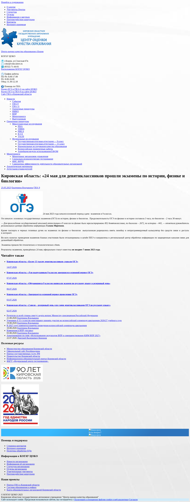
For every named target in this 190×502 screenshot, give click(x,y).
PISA (20, 126)
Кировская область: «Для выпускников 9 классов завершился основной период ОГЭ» (50, 272)
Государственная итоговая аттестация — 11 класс (41, 144)
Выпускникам (19, 119)
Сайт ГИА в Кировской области (16, 94)
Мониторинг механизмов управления (30, 156)
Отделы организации (17, 469)
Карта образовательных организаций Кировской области (34, 490)
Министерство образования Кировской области (29, 348)
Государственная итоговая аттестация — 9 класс (41, 141)
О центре (11, 7)
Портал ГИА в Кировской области (23, 485)
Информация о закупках (18, 17)
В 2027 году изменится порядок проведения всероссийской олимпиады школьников (47, 325)
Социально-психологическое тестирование (32, 159)
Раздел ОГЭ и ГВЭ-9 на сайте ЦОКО (18, 91)
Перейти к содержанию (12, 2)
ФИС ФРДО (18, 161)
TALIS (21, 136)
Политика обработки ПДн (19, 451)
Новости (11, 99)
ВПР (14, 114)
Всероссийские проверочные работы (35, 149)
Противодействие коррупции (21, 19)
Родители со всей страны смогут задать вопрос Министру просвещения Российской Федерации (52, 315)
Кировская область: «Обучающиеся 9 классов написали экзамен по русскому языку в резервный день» (58, 283)
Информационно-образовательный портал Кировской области (36, 358)
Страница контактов (16, 446)
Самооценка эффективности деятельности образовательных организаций (47, 164)
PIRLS (21, 131)
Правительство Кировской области (23, 356)
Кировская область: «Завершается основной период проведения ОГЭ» (42, 294)
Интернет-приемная (16, 24)
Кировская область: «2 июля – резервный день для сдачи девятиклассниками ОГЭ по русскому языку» (59, 305)
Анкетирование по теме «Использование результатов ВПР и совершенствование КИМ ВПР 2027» (53, 335)
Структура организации (18, 466)
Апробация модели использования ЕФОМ (38, 151)
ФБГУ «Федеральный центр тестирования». (28, 361)
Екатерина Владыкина (22, 187)
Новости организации (17, 461)
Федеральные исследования (25, 139)
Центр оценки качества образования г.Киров (22, 51)
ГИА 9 (15, 104)
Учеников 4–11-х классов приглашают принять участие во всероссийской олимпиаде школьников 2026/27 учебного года (64, 320)
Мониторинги (19, 116)
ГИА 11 (15, 106)
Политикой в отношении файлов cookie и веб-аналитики (101, 499)
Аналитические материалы (19, 166)
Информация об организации (21, 464)
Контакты (11, 22)
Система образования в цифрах (21, 487)
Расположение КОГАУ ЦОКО (15, 69)
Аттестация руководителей (19, 169)
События (16, 101)
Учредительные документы (20, 471)
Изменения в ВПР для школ (20, 330)
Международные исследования (27, 124)
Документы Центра (16, 9)
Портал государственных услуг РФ (23, 353)
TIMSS (21, 129)
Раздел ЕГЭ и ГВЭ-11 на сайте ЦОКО (19, 89)
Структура (12, 12)
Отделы (10, 14)
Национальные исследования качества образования (42, 146)
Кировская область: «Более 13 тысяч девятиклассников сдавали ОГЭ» (42, 261)
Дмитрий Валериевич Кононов (32, 338)
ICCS (20, 134)
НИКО (15, 111)
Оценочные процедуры (23, 109)
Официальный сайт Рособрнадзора (23, 351)
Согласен (133, 499)
